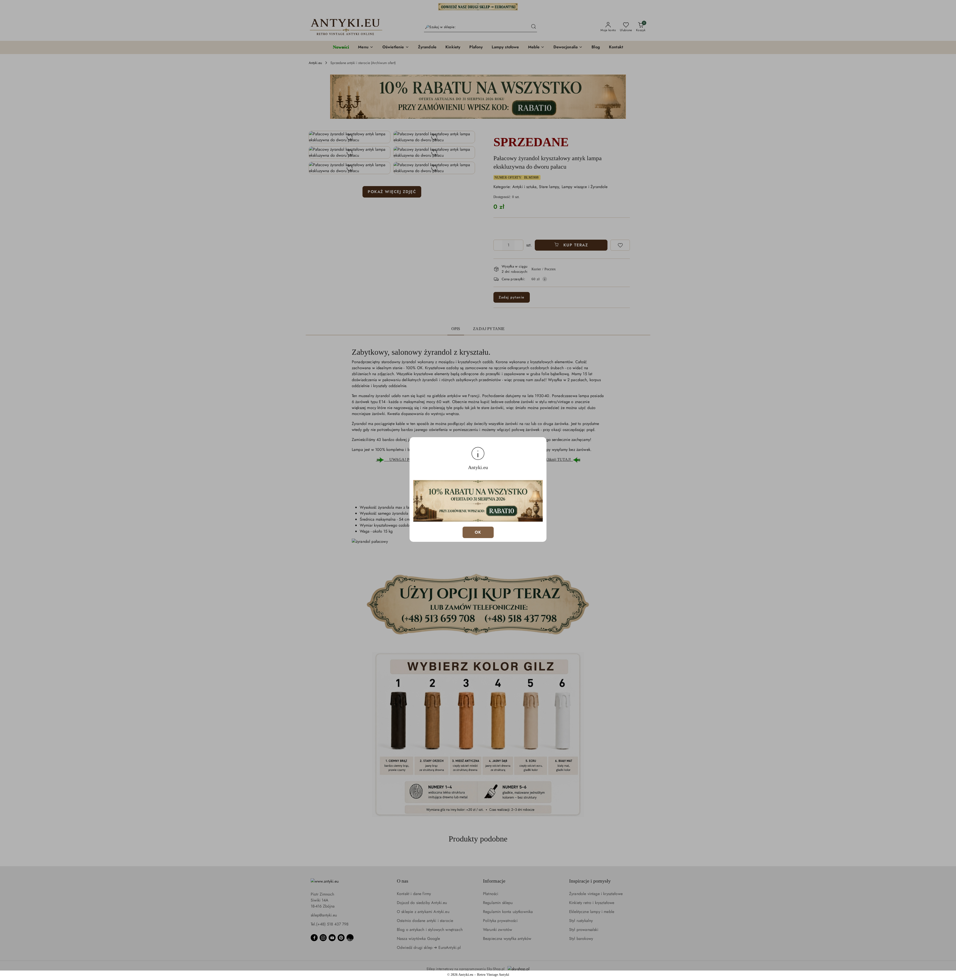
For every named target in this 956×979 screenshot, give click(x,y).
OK (478, 532)
